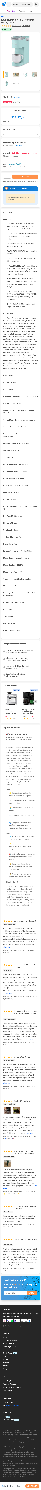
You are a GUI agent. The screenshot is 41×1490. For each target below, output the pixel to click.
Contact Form (8, 1402)
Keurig (3, 16)
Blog (4, 1356)
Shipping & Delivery (10, 1340)
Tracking (22, 11)
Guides (5, 1359)
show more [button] (7, 947)
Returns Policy (8, 1344)
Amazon (17, 1284)
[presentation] (35, 701)
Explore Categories (10, 1350)
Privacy (5, 1369)
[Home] (4, 4)
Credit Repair (8, 1353)
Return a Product (9, 1384)
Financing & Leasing (10, 1347)
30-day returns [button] (13, 145)
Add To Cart (25, 177)
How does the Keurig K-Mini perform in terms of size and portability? (19, 651)
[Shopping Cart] (36, 4)
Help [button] (31, 11)
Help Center (7, 1390)
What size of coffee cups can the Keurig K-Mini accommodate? (18, 659)
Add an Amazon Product (12, 1387)
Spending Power (9, 1381)
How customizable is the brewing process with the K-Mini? (18, 667)
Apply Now (11, 11)
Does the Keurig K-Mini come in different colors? (17, 675)
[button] (9, 4)
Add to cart (32, 1486)
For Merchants (8, 1420)
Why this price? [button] (17, 97)
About (5, 1337)
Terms (5, 1366)
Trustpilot (6, 1363)
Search (23, 4)
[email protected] (12, 1405)
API (4, 1417)
